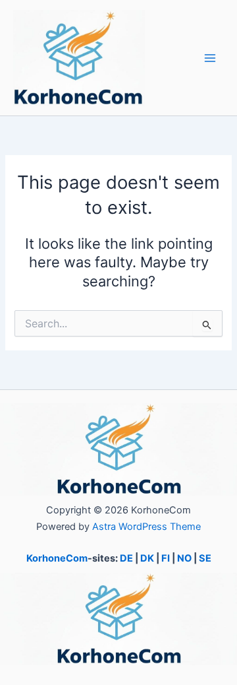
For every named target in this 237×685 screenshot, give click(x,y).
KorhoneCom (57, 558)
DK (147, 558)
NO (184, 558)
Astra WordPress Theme (146, 527)
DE (126, 558)
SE (205, 558)
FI (165, 558)
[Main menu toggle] (210, 58)
